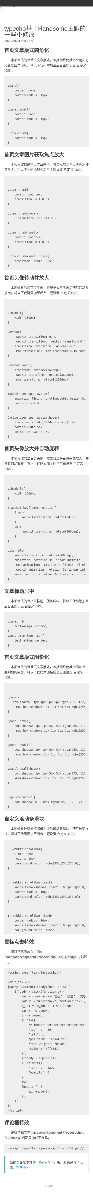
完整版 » (22, 1167)
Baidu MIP (46, 1162)
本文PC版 (9, 5)
